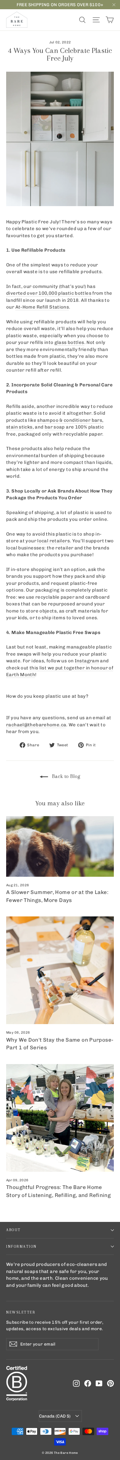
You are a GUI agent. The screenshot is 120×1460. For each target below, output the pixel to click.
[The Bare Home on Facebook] (87, 1383)
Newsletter (20, 1312)
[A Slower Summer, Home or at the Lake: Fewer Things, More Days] (60, 846)
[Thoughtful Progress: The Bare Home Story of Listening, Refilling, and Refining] (60, 1118)
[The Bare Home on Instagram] (76, 1383)
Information (21, 1246)
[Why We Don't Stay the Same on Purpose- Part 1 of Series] (60, 970)
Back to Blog (65, 776)
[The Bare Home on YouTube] (99, 1383)
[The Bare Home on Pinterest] (110, 1383)
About (13, 1230)
